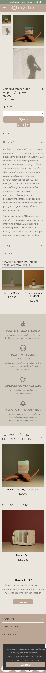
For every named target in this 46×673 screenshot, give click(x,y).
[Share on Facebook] (23, 125)
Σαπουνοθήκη (23, 555)
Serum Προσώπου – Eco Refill (34, 295)
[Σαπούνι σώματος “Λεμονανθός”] (23, 465)
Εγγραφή (23, 602)
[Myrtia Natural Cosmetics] (23, 8)
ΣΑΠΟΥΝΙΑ (8, 99)
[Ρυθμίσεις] (40, 8)
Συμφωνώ (26, 664)
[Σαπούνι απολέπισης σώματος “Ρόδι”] (42, 89)
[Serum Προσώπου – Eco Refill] (34, 280)
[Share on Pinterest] (28, 125)
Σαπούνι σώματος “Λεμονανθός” (23, 489)
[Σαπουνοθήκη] (23, 531)
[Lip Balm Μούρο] (12, 280)
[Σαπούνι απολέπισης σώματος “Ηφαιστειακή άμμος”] (28, 30)
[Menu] (5, 8)
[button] (38, 437)
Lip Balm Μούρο (12, 293)
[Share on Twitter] (19, 125)
